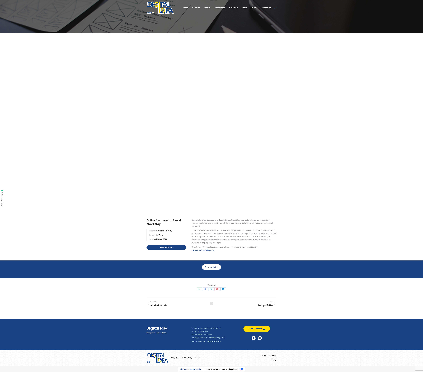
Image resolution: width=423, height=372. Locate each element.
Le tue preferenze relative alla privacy (221, 369)
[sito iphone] (211, 169)
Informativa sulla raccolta (190, 369)
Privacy (274, 358)
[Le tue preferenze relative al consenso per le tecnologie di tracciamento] (2, 198)
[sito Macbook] (211, 84)
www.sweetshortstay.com (203, 250)
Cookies (273, 360)
